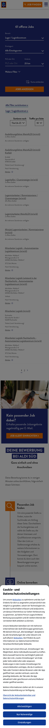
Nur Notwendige (25, 714)
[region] (24, 656)
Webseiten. (18, 637)
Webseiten (17, 599)
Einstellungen (24, 722)
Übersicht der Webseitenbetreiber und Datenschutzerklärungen (19, 697)
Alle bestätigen (24, 706)
